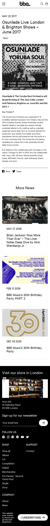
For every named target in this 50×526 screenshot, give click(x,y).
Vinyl (4, 487)
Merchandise (8, 471)
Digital (5, 467)
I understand (31, 517)
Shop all (6, 450)
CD (3, 459)
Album (5, 455)
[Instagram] (8, 437)
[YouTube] (22, 437)
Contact (30, 450)
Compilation (8, 463)
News (5, 505)
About (5, 500)
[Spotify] (3, 437)
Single (5, 483)
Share (8, 171)
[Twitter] (27, 437)
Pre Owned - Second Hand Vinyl (12, 477)
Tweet (18, 171)
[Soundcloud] (17, 437)
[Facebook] (13, 437)
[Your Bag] (46, 4)
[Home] (25, 5)
